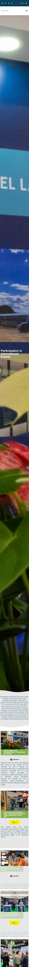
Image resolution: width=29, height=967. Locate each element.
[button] (26, 11)
